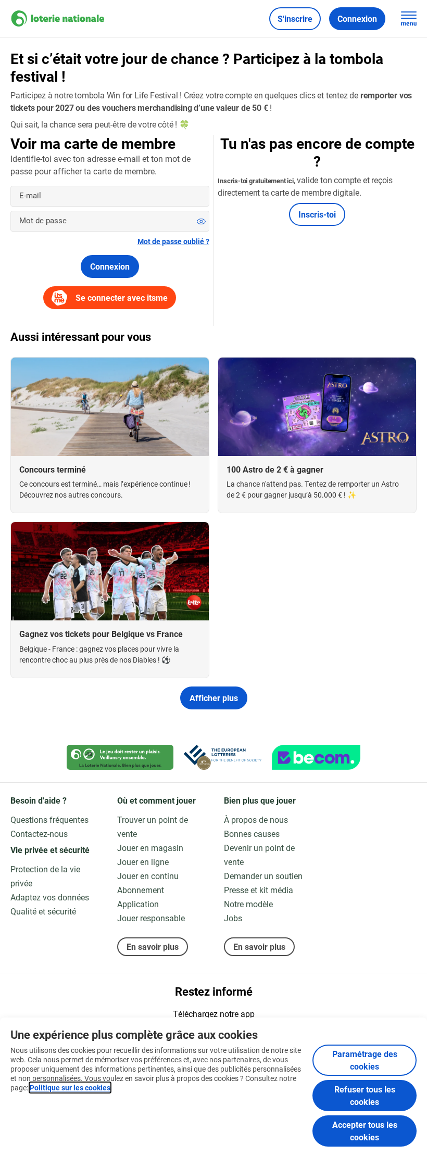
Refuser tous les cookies (364, 1095)
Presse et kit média (258, 889)
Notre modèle (248, 903)
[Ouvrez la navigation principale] (409, 18)
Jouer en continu (148, 875)
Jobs (233, 917)
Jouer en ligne (143, 861)
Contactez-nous (39, 833)
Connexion (110, 266)
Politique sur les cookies (70, 1087)
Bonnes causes (252, 833)
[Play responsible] (120, 757)
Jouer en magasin (150, 847)
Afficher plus (214, 697)
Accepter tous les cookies (364, 1130)
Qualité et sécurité (43, 911)
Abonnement (140, 889)
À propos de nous (256, 819)
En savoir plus (153, 946)
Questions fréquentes (49, 819)
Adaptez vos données (49, 897)
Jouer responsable (151, 917)
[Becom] (316, 757)
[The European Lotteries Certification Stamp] (222, 757)
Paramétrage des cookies (364, 1060)
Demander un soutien (263, 875)
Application (138, 903)
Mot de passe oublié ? (173, 241)
